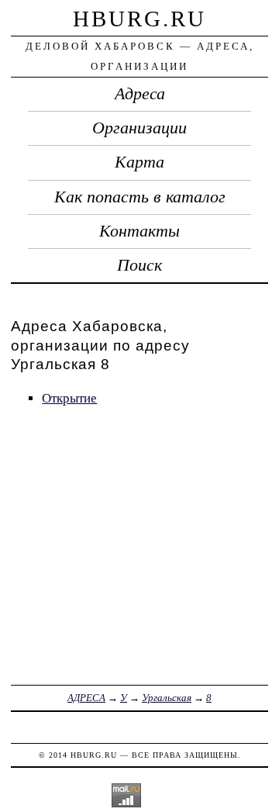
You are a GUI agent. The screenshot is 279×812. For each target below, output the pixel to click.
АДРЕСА (86, 697)
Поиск (139, 265)
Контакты (139, 231)
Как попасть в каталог (140, 197)
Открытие (69, 398)
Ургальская (166, 697)
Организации (139, 128)
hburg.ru (139, 18)
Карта (139, 162)
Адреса (140, 94)
